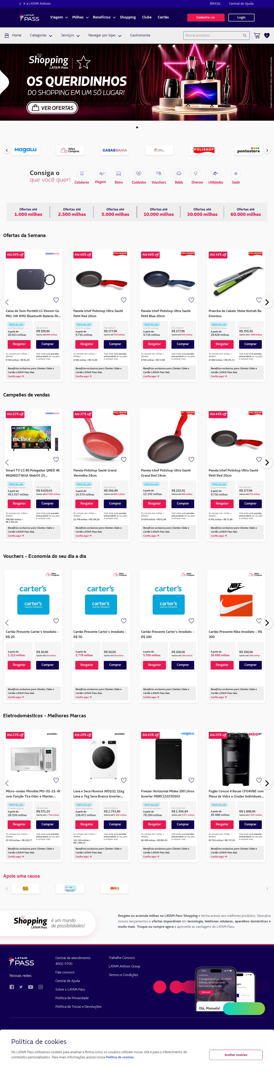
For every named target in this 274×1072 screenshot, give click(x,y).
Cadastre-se (206, 17)
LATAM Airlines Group (124, 966)
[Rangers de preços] (72, 212)
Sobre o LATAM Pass (70, 989)
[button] (137, 127)
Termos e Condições (123, 975)
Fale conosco (64, 972)
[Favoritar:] (56, 300)
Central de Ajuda (241, 4)
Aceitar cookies (236, 1055)
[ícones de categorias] (236, 173)
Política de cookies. (120, 1057)
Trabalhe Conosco (122, 958)
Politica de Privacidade (72, 998)
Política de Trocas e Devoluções (78, 1007)
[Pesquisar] (244, 36)
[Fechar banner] (259, 1042)
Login (241, 17)
